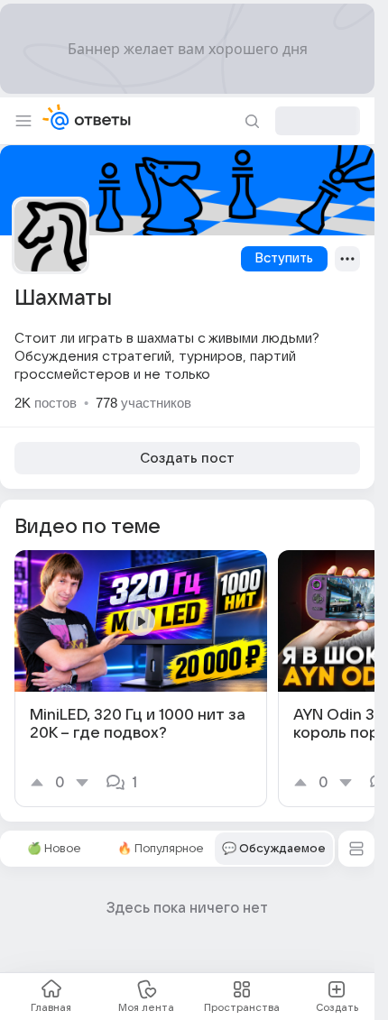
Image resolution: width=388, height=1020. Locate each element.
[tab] (54, 848)
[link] (140, 678)
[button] (356, 849)
